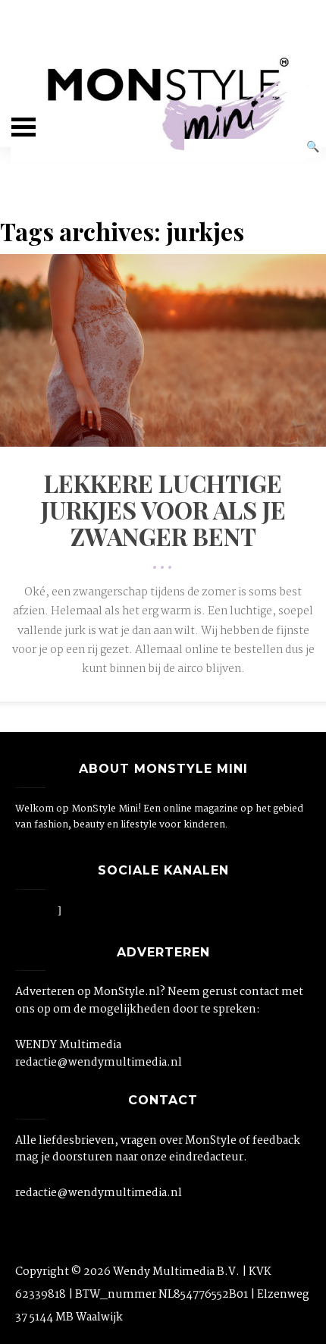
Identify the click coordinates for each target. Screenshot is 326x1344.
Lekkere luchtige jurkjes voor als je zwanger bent (163, 509)
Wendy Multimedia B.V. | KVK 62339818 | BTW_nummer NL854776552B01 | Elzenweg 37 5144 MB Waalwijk (162, 1295)
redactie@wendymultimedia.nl (98, 1062)
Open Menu (23, 127)
